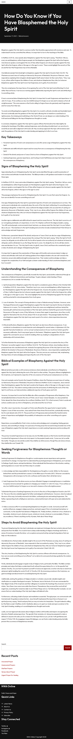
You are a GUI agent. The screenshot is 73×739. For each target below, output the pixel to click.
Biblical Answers (24, 36)
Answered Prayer (7, 662)
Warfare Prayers (6, 668)
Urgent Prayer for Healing (9, 675)
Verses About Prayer (8, 672)
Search (3, 644)
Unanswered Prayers (8, 665)
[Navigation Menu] (69, 2)
